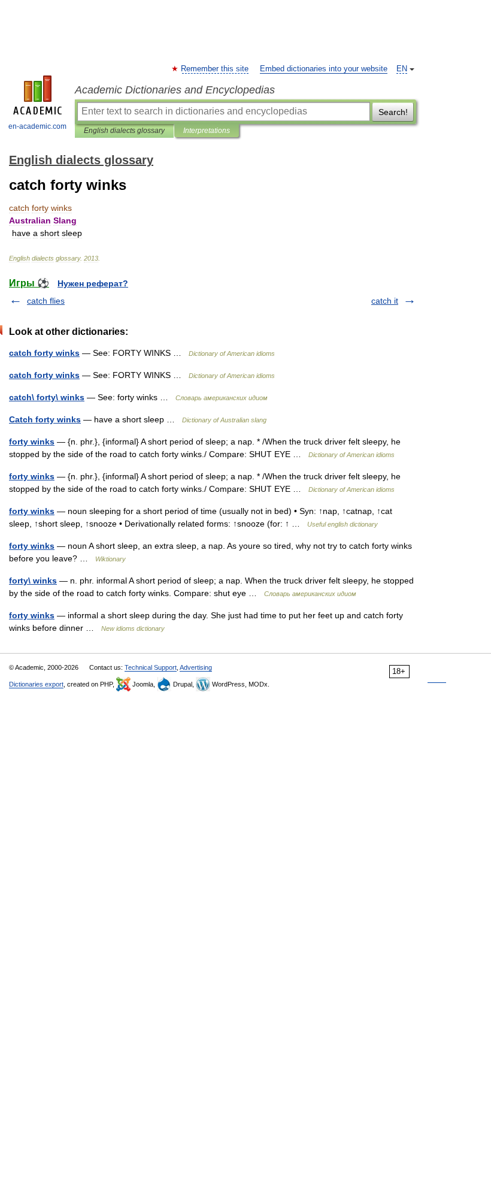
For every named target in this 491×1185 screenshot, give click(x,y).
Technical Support (151, 667)
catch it (384, 301)
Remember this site (215, 69)
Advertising (196, 667)
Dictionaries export (36, 684)
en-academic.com (37, 126)
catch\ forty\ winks (46, 397)
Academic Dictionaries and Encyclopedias (175, 90)
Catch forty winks (45, 419)
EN (401, 69)
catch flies (46, 301)
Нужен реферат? (92, 283)
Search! (393, 112)
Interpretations (206, 130)
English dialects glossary (124, 130)
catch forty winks (44, 353)
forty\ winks (33, 580)
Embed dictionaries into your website (323, 69)
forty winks (31, 441)
